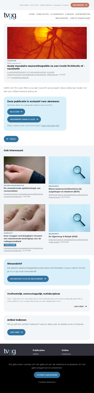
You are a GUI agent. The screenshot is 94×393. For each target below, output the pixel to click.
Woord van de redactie (14, 185)
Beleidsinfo (62, 18)
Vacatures (57, 5)
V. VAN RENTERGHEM (16, 72)
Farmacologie (54, 197)
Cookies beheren (47, 382)
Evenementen (83, 14)
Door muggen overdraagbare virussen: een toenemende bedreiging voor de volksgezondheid (23, 238)
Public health (54, 242)
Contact (65, 5)
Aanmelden (24, 5)
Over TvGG (34, 5)
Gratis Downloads (80, 18)
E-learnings (66, 354)
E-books (69, 14)
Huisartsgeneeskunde (12, 196)
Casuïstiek (11, 61)
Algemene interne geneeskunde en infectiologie (26, 75)
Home (32, 14)
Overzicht (8, 233)
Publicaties (42, 14)
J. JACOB (50, 72)
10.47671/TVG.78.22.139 (20, 78)
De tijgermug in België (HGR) (63, 236)
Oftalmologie (52, 75)
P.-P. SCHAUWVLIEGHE (36, 72)
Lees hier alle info (50, 125)
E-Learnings (57, 14)
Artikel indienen (46, 5)
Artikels (36, 354)
